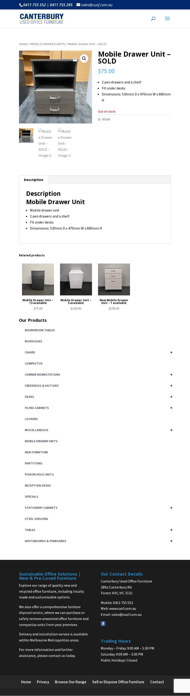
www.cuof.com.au (122, 608)
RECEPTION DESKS (38, 485)
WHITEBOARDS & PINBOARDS (98, 541)
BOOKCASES (33, 341)
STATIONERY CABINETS (98, 507)
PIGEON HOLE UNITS (39, 474)
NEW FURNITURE (36, 452)
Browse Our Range (70, 681)
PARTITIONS (33, 463)
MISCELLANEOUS (98, 430)
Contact (157, 681)
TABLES (98, 530)
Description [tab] (33, 179)
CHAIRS (98, 352)
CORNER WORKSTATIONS (98, 374)
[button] (84, 58)
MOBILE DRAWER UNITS (47, 44)
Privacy (43, 681)
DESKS (98, 396)
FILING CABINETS (98, 408)
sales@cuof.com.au (126, 614)
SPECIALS (31, 496)
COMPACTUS (34, 363)
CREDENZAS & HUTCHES (98, 385)
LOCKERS (31, 419)
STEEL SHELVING (36, 519)
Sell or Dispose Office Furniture (118, 681)
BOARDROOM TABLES (40, 330)
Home (23, 44)
